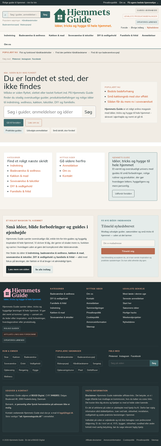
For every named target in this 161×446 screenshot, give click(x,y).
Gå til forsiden (14, 122)
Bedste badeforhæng (121, 91)
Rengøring (23, 370)
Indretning (9, 35)
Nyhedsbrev (152, 27)
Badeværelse (30, 357)
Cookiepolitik (92, 317)
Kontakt (67, 175)
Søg (45, 14)
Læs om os (33, 122)
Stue (6, 357)
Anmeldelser (148, 35)
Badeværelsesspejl (11, 25)
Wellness (8, 376)
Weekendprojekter (132, 317)
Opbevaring (9, 370)
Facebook (36, 59)
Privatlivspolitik (110, 2)
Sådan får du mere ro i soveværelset (130, 101)
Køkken (16, 357)
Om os (122, 2)
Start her (127, 303)
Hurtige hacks (129, 312)
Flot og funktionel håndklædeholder (35, 52)
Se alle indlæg (42, 269)
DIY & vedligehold (106, 35)
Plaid (80, 370)
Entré (23, 363)
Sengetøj (97, 363)
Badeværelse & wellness (32, 35)
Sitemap (90, 326)
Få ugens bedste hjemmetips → (143, 2)
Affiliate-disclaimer (93, 440)
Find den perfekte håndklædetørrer (71, 52)
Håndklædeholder (29, 20)
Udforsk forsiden (123, 193)
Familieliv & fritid (129, 35)
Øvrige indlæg (137, 27)
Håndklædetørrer (80, 363)
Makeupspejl (25, 25)
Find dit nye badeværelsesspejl (105, 52)
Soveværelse (10, 363)
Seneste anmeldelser (133, 298)
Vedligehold (35, 363)
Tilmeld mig (128, 251)
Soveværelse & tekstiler (80, 35)
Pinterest (16, 59)
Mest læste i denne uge (134, 294)
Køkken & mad (56, 35)
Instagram (26, 59)
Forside (124, 27)
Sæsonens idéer (131, 308)
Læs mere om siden (18, 269)
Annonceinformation (96, 322)
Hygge (35, 370)
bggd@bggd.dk (66, 413)
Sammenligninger (95, 308)
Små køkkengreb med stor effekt (128, 96)
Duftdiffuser (92, 370)
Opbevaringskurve (65, 370)
